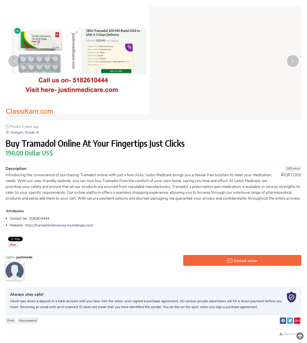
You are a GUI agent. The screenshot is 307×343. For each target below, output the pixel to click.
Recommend (28, 320)
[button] (293, 61)
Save (297, 321)
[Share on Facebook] (283, 321)
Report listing (292, 334)
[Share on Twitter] (290, 321)
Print (10, 320)
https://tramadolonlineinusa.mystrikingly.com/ (59, 225)
